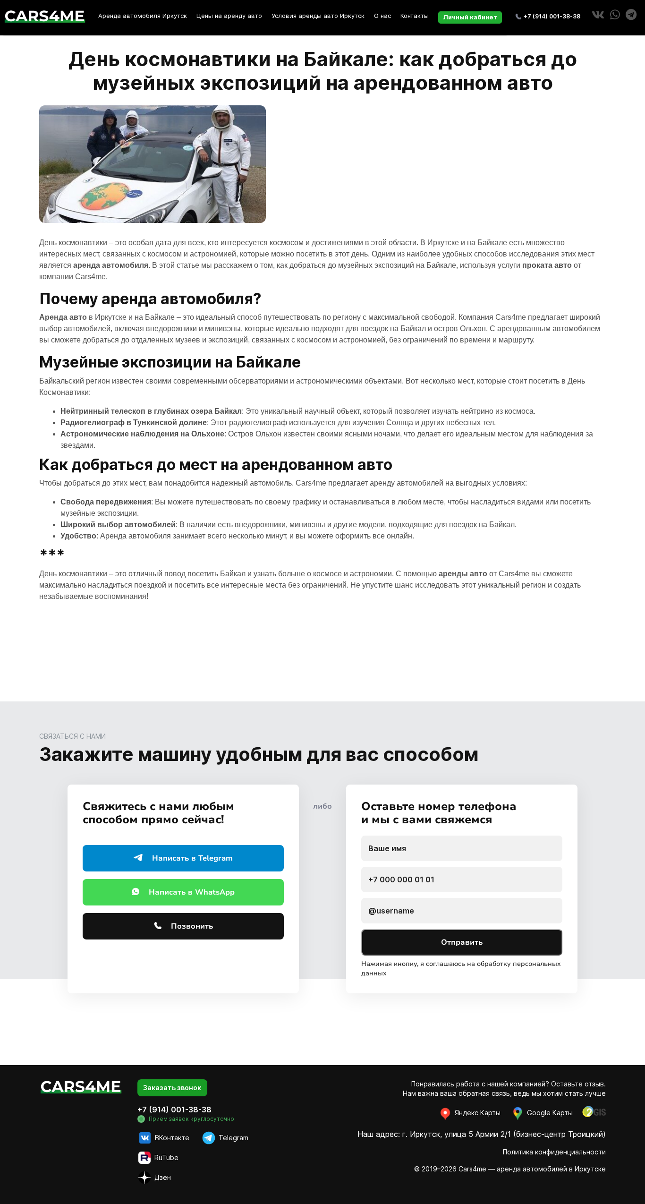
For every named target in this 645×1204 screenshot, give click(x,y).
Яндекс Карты (477, 1113)
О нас (382, 15)
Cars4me (90, 277)
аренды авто (463, 574)
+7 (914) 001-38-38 (552, 16)
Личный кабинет (470, 17)
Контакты (414, 15)
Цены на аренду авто (229, 15)
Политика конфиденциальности (554, 1152)
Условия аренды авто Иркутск (318, 15)
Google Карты (549, 1113)
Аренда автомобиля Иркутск (142, 15)
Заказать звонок (172, 1088)
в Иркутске (83, 317)
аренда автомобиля (110, 265)
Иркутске (443, 243)
